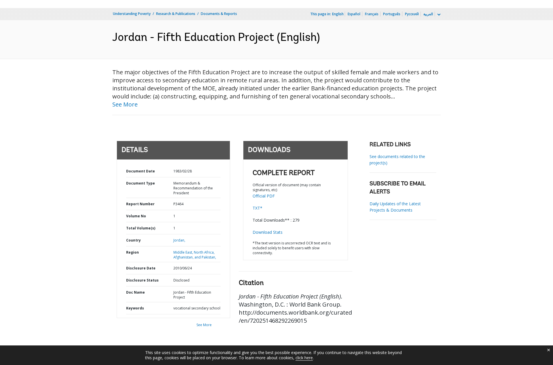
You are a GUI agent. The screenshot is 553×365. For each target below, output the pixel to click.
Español (354, 14)
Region (132, 252)
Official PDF (264, 196)
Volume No (136, 216)
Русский (412, 14)
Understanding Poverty (132, 13)
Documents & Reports (219, 13)
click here (304, 357)
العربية (428, 14)
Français (371, 14)
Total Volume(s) (140, 228)
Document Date (140, 171)
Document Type (140, 183)
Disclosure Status (142, 280)
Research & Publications (175, 13)
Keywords (135, 308)
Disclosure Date (141, 268)
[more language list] (438, 15)
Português (391, 14)
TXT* (257, 208)
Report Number (140, 203)
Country (133, 240)
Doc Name (135, 292)
